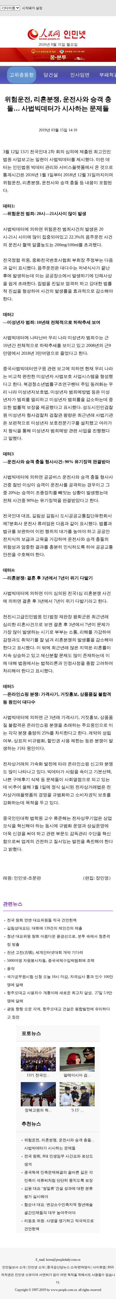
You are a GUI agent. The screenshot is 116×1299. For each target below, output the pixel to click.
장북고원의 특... (38, 1110)
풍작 (11, 969)
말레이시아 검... (77, 1075)
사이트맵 (99, 1267)
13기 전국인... (38, 1075)
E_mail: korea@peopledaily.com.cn (58, 1260)
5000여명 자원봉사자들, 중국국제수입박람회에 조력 (50, 961)
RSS (111, 1267)
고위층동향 (21, 75)
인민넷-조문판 (27, 878)
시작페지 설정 (32, 8)
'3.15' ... (77, 1110)
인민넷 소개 (36, 1267)
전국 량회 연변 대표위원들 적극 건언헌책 (42, 920)
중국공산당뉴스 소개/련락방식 (69, 1267)
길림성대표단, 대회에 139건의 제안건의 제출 (44, 928)
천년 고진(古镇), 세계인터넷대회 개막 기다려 (45, 953)
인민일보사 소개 (14, 1267)
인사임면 (80, 75)
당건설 (50, 75)
